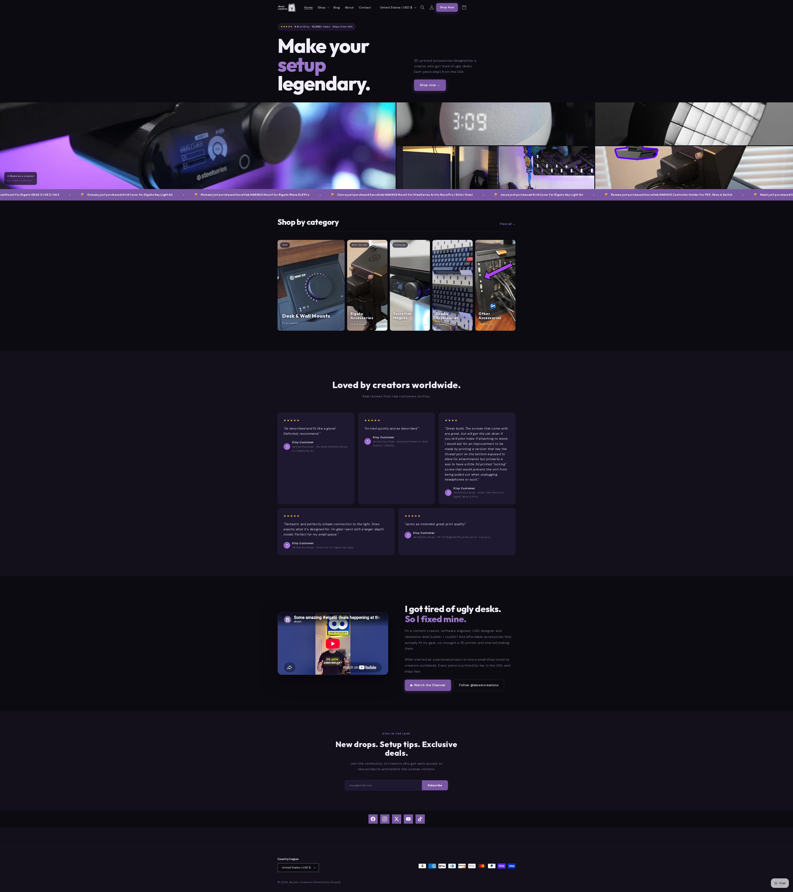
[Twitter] (396, 819)
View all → (507, 224)
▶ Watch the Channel (428, 685)
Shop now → (430, 85)
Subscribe (435, 785)
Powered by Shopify (327, 882)
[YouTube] (408, 819)
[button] (323, 7)
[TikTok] (420, 819)
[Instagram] (384, 819)
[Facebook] (373, 819)
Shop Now (447, 7)
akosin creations (301, 882)
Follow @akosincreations (479, 685)
